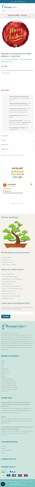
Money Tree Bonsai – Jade (8, 291)
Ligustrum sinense (6, 284)
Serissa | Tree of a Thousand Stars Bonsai (12, 288)
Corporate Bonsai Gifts (7, 379)
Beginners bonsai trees (19, 347)
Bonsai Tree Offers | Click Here (17, 15)
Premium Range (23, 337)
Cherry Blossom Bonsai (8, 262)
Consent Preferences (28, 481)
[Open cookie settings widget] (3, 484)
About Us (3, 362)
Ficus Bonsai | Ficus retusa (8, 293)
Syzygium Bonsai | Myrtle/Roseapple (11, 296)
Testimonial (4, 370)
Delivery (3, 448)
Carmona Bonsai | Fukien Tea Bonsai (11, 286)
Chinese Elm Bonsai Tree (8, 274)
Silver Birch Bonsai (6, 257)
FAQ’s (2, 364)
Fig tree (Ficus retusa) (6, 343)
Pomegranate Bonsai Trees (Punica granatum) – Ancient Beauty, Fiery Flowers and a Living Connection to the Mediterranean (16, 404)
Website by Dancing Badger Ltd (17, 484)
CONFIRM (6, 316)
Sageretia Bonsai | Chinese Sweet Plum (12, 279)
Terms (3, 452)
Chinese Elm (21, 341)
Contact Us (4, 446)
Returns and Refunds (6, 450)
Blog (2, 366)
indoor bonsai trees (24, 335)
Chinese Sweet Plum (18, 343)
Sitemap (3, 375)
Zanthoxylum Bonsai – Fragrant (10, 276)
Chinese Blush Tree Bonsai (8, 281)
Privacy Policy (4, 368)
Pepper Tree (4, 345)
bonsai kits (29, 347)
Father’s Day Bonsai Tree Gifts (8, 383)
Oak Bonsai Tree (6, 259)
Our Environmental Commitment (9, 389)
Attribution (4, 377)
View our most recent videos (9, 264)
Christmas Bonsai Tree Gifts (8, 381)
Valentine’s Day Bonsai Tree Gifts (9, 387)
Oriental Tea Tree (26, 345)
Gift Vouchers (4, 391)
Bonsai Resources (5, 372)
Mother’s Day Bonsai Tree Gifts (9, 385)
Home (2, 360)
